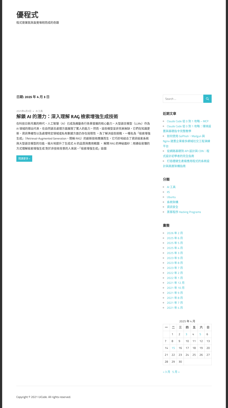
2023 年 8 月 (175, 263)
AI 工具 (39, 111)
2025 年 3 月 (175, 253)
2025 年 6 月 (175, 238)
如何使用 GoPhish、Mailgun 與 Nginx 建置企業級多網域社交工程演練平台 (186, 141)
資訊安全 (172, 207)
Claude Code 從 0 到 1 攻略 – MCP (187, 121)
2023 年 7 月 (175, 268)
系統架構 (172, 202)
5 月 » (176, 372)
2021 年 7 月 (175, 303)
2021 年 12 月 (176, 283)
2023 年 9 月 (175, 258)
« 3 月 (166, 372)
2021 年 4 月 (175, 308)
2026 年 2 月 (175, 233)
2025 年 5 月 (175, 243)
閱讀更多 (23, 158)
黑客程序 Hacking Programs (184, 212)
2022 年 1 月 (175, 278)
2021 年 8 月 (175, 298)
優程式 (27, 14)
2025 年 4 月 (175, 248)
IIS (168, 192)
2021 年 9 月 (175, 293)
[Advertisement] (114, 61)
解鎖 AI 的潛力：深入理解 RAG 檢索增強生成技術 (67, 116)
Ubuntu (171, 197)
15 (173, 348)
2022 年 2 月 (175, 273)
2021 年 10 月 (176, 288)
